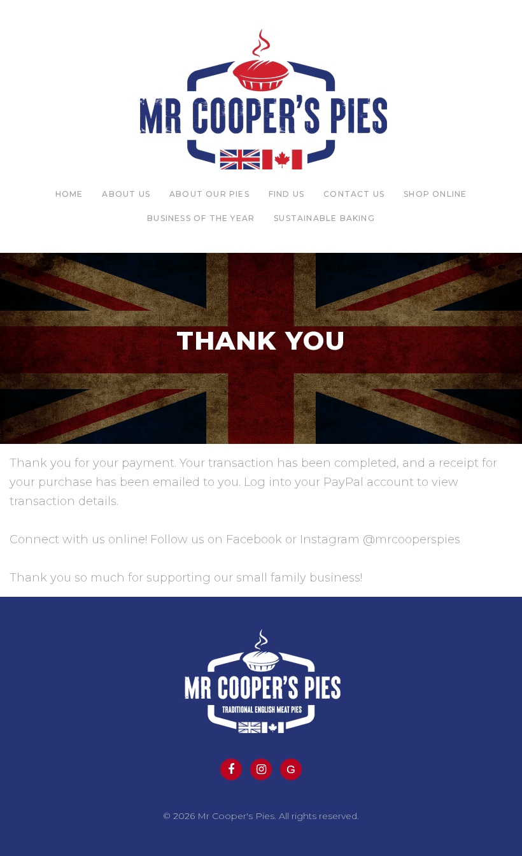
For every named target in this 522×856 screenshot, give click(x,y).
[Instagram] (261, 769)
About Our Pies (209, 194)
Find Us (286, 194)
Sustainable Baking (324, 218)
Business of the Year (201, 218)
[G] (291, 769)
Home (69, 194)
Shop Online (435, 194)
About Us (126, 194)
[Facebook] (231, 769)
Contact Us (353, 194)
